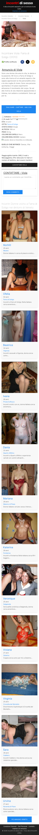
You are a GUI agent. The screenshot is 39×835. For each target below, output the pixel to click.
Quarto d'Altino (8, 453)
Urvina (7, 800)
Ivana (6, 396)
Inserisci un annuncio (19, 11)
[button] (22, 62)
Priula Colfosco (9, 402)
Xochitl (7, 245)
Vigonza (6, 351)
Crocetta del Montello (11, 704)
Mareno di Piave (9, 504)
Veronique (9, 598)
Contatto (32, 826)
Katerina (8, 547)
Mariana (8, 498)
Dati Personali (22, 826)
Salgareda (7, 604)
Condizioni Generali (9, 826)
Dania (6, 447)
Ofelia (6, 293)
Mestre (6, 251)
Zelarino (6, 655)
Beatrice (8, 345)
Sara (6, 749)
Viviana (7, 649)
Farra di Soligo (12, 124)
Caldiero (6, 755)
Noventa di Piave (9, 807)
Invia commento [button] (12, 192)
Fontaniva (6, 553)
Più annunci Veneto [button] (19, 819)
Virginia (7, 698)
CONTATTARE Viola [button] (19, 165)
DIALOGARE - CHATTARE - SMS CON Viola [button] (18, 109)
